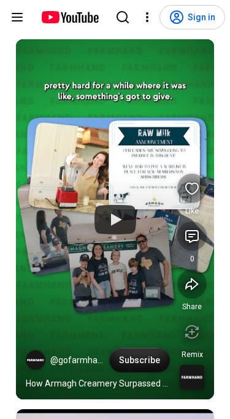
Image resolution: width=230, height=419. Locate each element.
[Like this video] (192, 188)
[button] (35, 360)
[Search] (122, 17)
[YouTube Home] (69, 17)
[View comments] (192, 236)
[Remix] (192, 332)
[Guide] (17, 17)
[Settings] (147, 17)
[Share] (192, 284)
